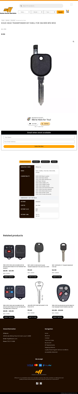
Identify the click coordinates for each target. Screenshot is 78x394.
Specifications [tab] (45, 161)
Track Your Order (49, 340)
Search (60, 12)
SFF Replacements (50, 345)
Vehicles (7, 20)
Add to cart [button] (32, 277)
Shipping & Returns (50, 347)
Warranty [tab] (54, 161)
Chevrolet (13, 20)
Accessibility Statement (51, 352)
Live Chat (34, 123)
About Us (47, 335)
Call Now (46, 123)
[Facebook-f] (37, 383)
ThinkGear (75, 393)
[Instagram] (41, 383)
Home (3, 20)
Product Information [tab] (25, 161)
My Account (48, 342)
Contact (47, 338)
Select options (8, 277)
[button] (71, 4)
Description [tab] (36, 161)
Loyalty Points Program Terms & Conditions (56, 350)
